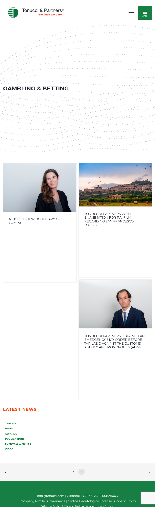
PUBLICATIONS (15, 438)
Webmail (74, 496)
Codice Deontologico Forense (90, 501)
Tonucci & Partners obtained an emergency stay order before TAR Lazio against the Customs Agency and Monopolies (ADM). (114, 341)
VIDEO (9, 449)
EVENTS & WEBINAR (18, 444)
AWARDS (11, 433)
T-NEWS (10, 423)
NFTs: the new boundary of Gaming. (35, 221)
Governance (56, 501)
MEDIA (9, 428)
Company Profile (32, 501)
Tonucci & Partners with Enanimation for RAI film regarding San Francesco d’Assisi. (109, 219)
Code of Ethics (125, 501)
